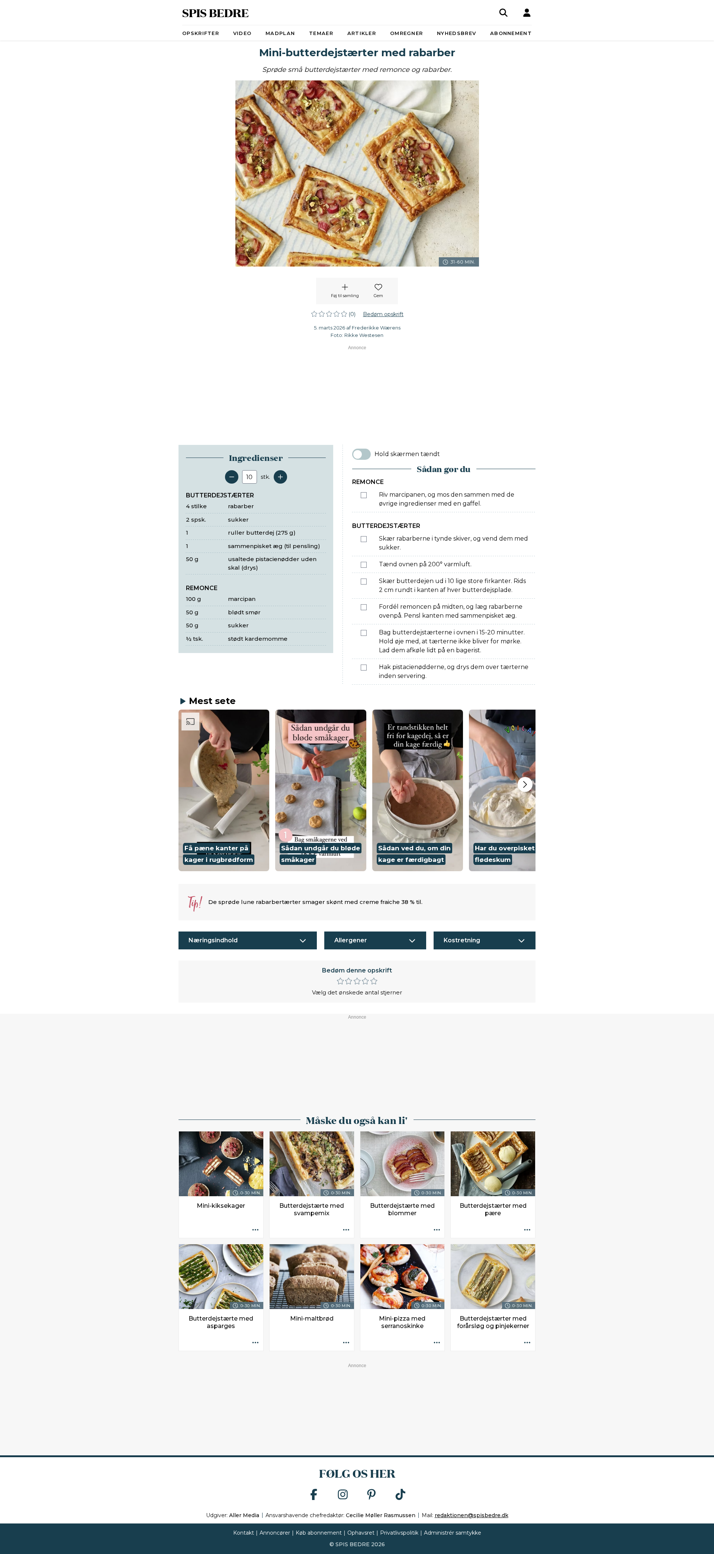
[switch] (361, 454)
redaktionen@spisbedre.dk (471, 1515)
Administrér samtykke (452, 1532)
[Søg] (503, 13)
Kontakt (243, 1532)
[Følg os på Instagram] (343, 1495)
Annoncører (275, 1532)
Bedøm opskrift (383, 314)
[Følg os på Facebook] (314, 1495)
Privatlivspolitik (399, 1532)
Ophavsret (360, 1532)
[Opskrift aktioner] (255, 1230)
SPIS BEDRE (215, 12)
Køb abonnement (319, 1532)
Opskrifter (200, 33)
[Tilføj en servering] (280, 477)
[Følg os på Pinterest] (371, 1495)
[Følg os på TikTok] (400, 1495)
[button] (223, 790)
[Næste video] (525, 784)
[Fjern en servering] (231, 477)
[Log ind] (527, 13)
